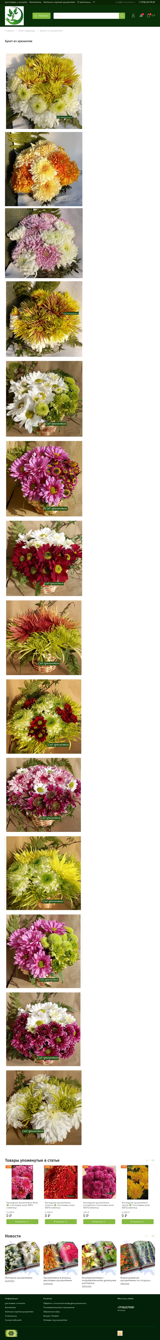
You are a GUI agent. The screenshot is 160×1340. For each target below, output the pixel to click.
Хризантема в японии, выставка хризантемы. (58, 1279)
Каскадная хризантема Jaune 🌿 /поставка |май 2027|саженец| (136, 1205)
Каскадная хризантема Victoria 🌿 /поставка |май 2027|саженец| (59, 1205)
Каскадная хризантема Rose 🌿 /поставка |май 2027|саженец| (22, 1205)
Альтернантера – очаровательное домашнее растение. (99, 1280)
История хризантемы (18, 1278)
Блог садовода (27, 31)
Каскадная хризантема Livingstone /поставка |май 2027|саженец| (98, 1205)
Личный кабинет (13, 1320)
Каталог (43, 16)
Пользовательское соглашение (58, 1307)
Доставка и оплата (16, 2)
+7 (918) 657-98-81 (147, 2)
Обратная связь (51, 1312)
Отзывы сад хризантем (55, 1320)
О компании (84, 2)
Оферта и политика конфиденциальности (64, 1303)
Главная (9, 31)
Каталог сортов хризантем (59, 2)
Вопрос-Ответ (51, 1316)
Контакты (35, 2)
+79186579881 (126, 1307)
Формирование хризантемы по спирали (135, 1279)
